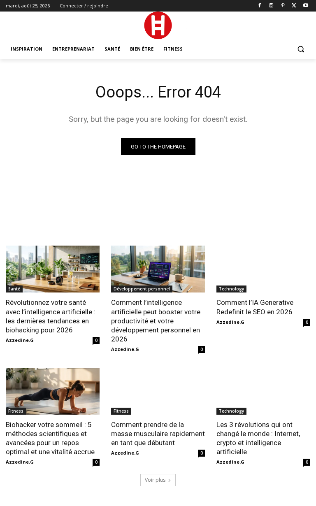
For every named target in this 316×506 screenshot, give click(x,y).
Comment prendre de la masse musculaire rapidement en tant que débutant (158, 433)
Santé (14, 289)
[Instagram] (271, 6)
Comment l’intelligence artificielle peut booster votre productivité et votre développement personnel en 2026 (155, 320)
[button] (300, 49)
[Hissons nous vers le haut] (158, 25)
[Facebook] (260, 6)
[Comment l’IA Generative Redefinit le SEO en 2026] (263, 269)
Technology (231, 289)
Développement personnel (142, 289)
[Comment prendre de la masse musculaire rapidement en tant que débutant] (158, 391)
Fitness (15, 411)
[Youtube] (305, 6)
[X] (294, 6)
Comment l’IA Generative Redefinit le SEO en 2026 (254, 307)
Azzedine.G (20, 340)
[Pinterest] (283, 6)
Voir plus (155, 479)
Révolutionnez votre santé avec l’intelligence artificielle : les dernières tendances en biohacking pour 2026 (50, 316)
